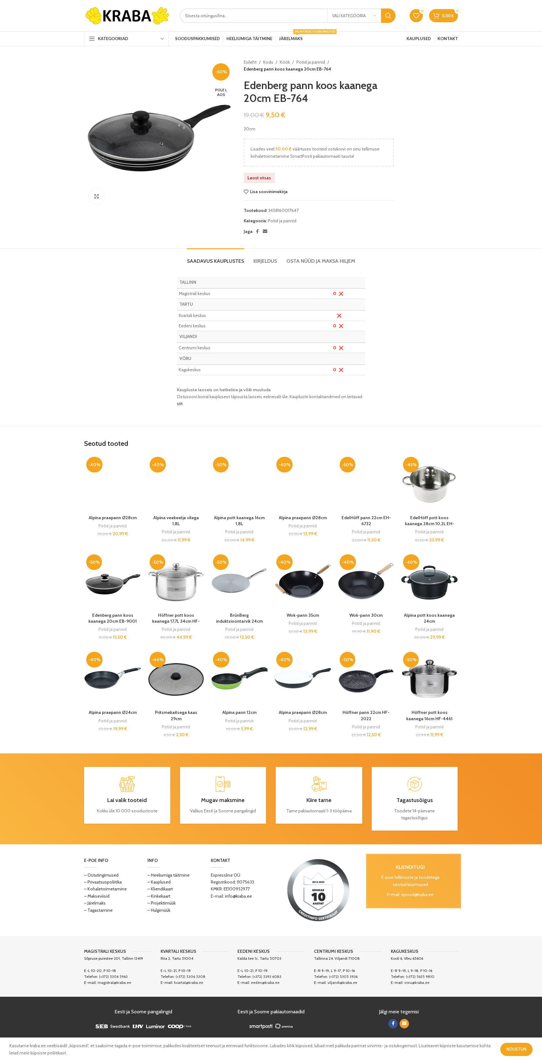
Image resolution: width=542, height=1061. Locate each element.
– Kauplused (159, 882)
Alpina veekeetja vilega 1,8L (176, 521)
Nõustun (516, 1049)
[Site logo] (127, 15)
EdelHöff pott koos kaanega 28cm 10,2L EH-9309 (429, 524)
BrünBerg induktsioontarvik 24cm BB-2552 (239, 621)
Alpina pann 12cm (239, 712)
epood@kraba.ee (417, 894)
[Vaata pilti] (96, 196)
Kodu (268, 62)
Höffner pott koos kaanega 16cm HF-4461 (429, 715)
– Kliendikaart (160, 889)
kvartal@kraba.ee (188, 982)
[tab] (215, 257)
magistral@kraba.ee (114, 982)
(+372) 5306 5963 (113, 976)
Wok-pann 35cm (303, 615)
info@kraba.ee (238, 896)
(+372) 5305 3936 (343, 976)
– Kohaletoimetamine (105, 889)
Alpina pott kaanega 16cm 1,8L (239, 521)
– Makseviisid (96, 896)
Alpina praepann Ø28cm (113, 517)
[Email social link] (265, 231)
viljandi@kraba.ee (342, 982)
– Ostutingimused (101, 875)
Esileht (250, 62)
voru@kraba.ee (416, 982)
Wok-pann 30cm (366, 615)
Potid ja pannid (310, 62)
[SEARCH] (388, 15)
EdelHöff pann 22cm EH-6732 (366, 521)
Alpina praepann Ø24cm (113, 712)
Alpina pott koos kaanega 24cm (429, 618)
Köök (285, 62)
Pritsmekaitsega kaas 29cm (176, 715)
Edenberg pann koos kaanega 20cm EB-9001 (112, 618)
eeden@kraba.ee (265, 982)
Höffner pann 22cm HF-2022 (366, 715)
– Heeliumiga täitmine (168, 875)
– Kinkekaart (158, 896)
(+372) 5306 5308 (190, 976)
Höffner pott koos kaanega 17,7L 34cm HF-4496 (176, 621)
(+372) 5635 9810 (420, 976)
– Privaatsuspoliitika (103, 882)
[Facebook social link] (257, 231)
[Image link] (318, 889)
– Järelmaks (95, 903)
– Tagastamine (98, 910)
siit (180, 403)
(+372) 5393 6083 (266, 976)
